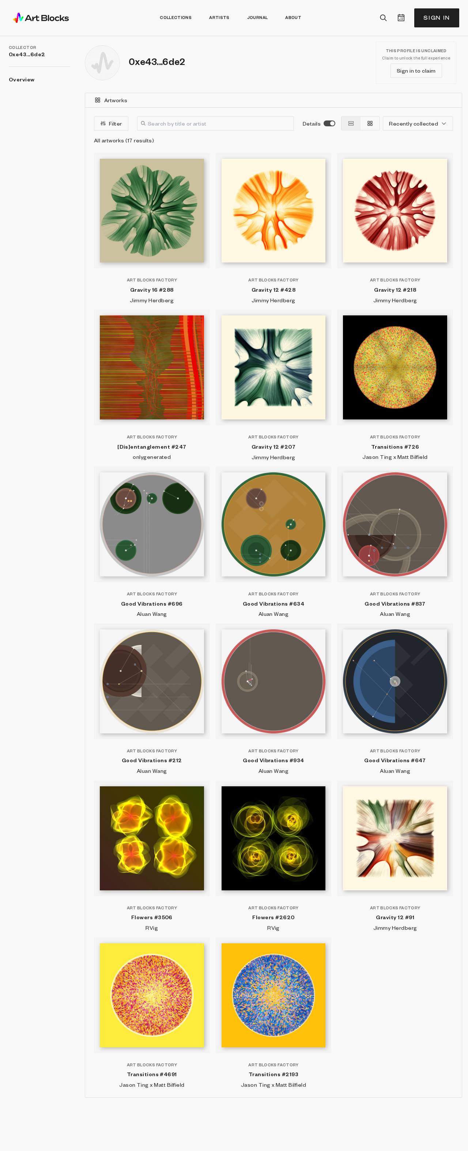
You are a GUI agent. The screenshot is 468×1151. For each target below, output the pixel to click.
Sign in (436, 18)
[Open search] (383, 18)
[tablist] (273, 100)
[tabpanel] (273, 602)
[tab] (273, 100)
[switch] (329, 123)
